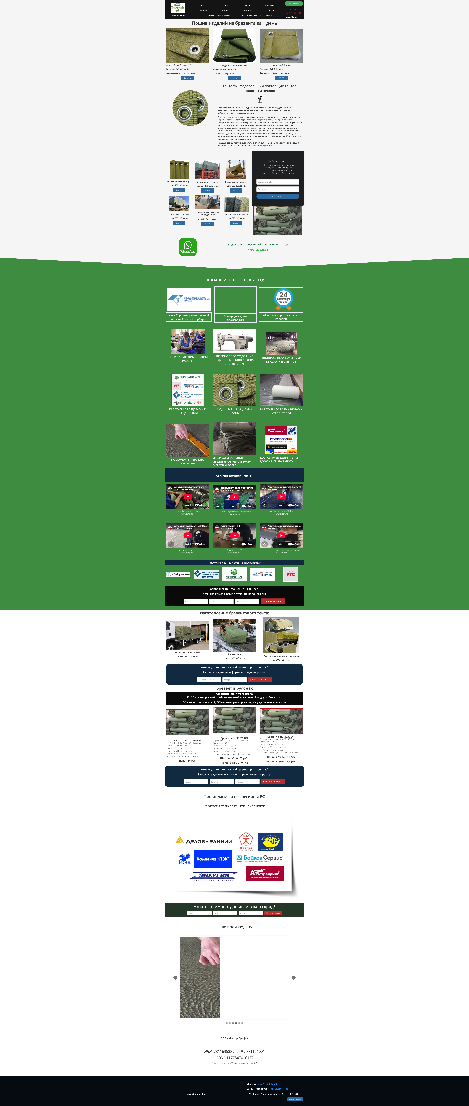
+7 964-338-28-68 (293, 13)
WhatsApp (293, 9)
